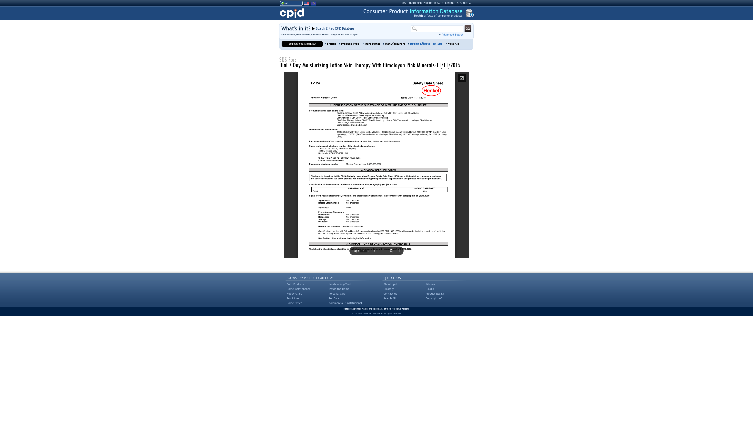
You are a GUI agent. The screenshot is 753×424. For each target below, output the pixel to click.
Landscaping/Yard (340, 284)
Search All (390, 298)
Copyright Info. (435, 298)
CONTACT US (451, 3)
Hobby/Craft (294, 293)
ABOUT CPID (415, 3)
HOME (404, 3)
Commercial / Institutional (345, 303)
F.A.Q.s (430, 289)
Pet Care (334, 298)
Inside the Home (339, 289)
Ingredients (372, 44)
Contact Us (390, 293)
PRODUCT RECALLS (433, 3)
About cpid (390, 284)
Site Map (431, 284)
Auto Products (295, 284)
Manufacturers (395, 44)
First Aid (453, 44)
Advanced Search (453, 34)
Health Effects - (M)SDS (426, 44)
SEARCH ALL (466, 3)
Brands (331, 44)
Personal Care (337, 293)
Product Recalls (435, 293)
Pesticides (293, 298)
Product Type (350, 44)
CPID (292, 13)
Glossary (389, 289)
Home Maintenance (299, 289)
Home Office (294, 303)
